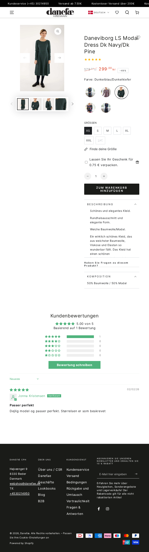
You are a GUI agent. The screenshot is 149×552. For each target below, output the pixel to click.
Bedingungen (77, 482)
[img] (19, 390)
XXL (89, 140)
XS (88, 130)
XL (127, 130)
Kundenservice (78, 469)
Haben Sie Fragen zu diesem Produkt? (106, 264)
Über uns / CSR (50, 469)
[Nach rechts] (59, 58)
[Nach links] (25, 58)
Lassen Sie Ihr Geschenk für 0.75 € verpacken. (111, 162)
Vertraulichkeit (78, 501)
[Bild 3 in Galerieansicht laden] (48, 104)
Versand (73, 476)
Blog (41, 495)
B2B (41, 501)
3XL (100, 140)
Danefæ (25, 533)
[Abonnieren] (137, 474)
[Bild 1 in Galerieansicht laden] (23, 104)
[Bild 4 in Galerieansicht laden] (61, 104)
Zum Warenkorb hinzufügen (111, 189)
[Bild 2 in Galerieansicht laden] (36, 104)
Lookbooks (46, 488)
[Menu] (12, 12)
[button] (127, 12)
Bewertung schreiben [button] (74, 365)
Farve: (89, 79)
